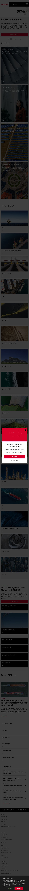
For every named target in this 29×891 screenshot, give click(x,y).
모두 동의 (19, 888)
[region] (14, 883)
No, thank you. (14, 460)
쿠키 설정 (10, 888)
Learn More (14, 456)
